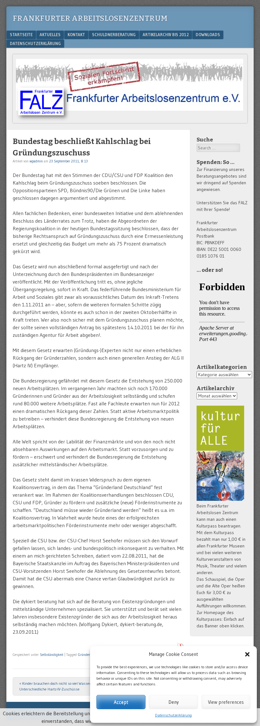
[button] (247, 654)
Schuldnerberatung (114, 34)
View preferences (226, 702)
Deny (173, 702)
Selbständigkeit (51, 654)
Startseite (21, 34)
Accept (121, 702)
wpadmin (36, 161)
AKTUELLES (50, 34)
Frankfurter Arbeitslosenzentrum (90, 18)
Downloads (208, 34)
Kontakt (76, 34)
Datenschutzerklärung (173, 715)
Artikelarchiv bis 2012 (166, 34)
